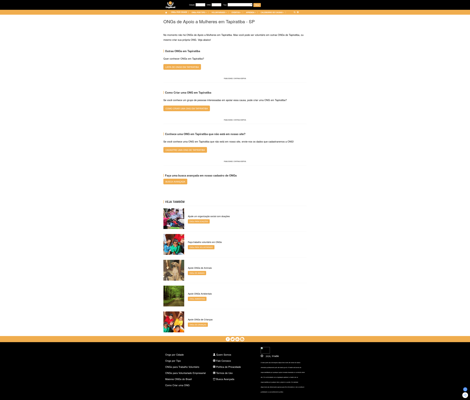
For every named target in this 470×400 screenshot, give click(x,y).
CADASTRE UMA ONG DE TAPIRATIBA (185, 149)
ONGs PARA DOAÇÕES (198, 221)
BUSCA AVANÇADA (175, 181)
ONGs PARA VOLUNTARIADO (201, 247)
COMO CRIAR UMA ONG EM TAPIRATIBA (186, 108)
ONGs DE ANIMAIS (197, 273)
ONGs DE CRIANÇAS (197, 324)
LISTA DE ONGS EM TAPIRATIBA (182, 67)
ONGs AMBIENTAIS (197, 299)
